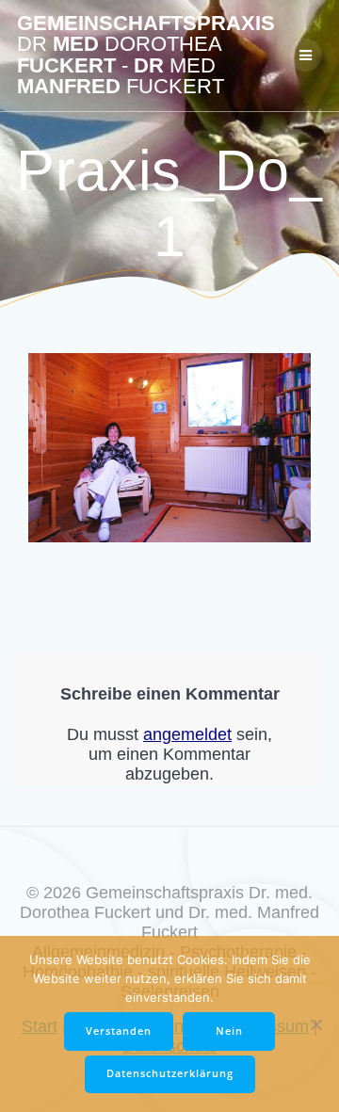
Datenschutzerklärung (170, 1073)
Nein (229, 1031)
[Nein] (315, 1024)
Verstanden (119, 1031)
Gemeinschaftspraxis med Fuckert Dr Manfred (146, 55)
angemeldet (187, 734)
